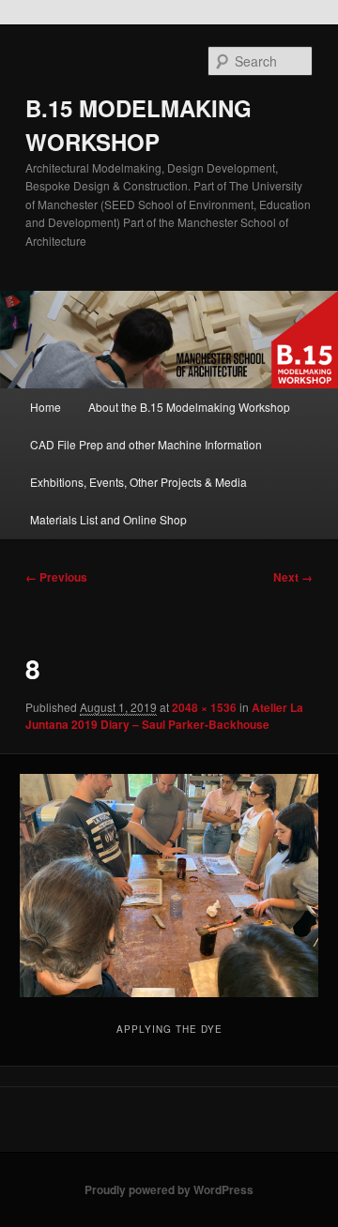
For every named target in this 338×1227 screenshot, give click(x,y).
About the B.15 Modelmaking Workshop (189, 407)
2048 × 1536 (204, 707)
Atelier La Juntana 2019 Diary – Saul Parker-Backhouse (164, 716)
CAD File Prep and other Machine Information (146, 444)
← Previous (56, 576)
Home (45, 407)
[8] (168, 885)
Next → (293, 576)
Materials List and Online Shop (108, 519)
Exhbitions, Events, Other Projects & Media (138, 482)
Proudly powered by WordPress (169, 1189)
